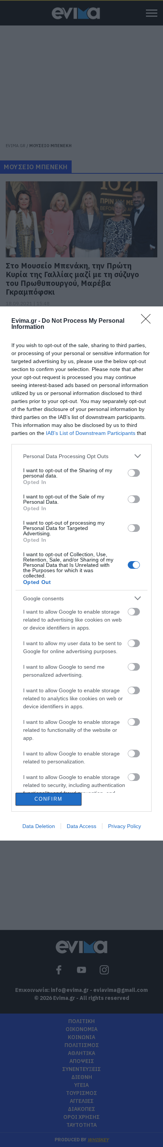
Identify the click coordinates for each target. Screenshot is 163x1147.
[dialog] (81, 573)
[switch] (134, 473)
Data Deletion (38, 826)
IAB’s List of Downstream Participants (90, 433)
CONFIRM (48, 799)
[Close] (148, 321)
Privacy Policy (124, 826)
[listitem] (81, 456)
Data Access (81, 826)
